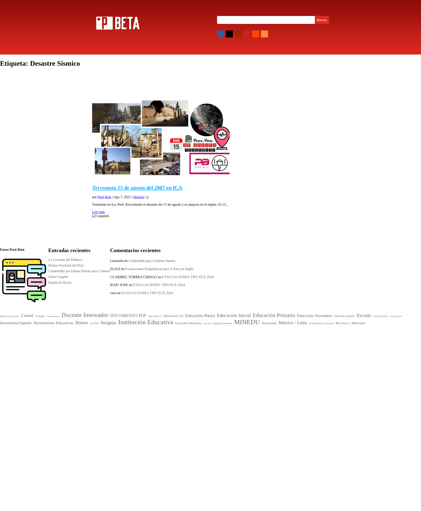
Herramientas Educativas (229, 361)
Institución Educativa (202, 371)
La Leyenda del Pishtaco (65, 260)
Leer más (98, 212)
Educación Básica (217, 346)
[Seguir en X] (229, 33)
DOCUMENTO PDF (189, 346)
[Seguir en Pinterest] (246, 33)
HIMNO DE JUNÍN (273, 391)
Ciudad (179, 342)
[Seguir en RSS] (264, 33)
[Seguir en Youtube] (238, 33)
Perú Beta (104, 197)
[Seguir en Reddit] (255, 33)
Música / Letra (215, 380)
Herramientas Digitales (201, 362)
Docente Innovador (209, 341)
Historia (138, 197)
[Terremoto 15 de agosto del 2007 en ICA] (161, 178)
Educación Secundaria (229, 356)
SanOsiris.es (213, 429)
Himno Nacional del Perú (276, 368)
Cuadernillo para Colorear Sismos (151, 261)
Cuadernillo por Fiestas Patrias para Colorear (290, 374)
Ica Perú (99, 335)
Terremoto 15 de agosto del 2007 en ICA (137, 188)
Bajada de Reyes (270, 385)
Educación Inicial (190, 350)
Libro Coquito (268, 380)
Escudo (181, 361)
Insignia (194, 366)
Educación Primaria (194, 356)
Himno (180, 366)
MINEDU (188, 379)
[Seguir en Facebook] (220, 33)
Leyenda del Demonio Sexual (279, 397)
